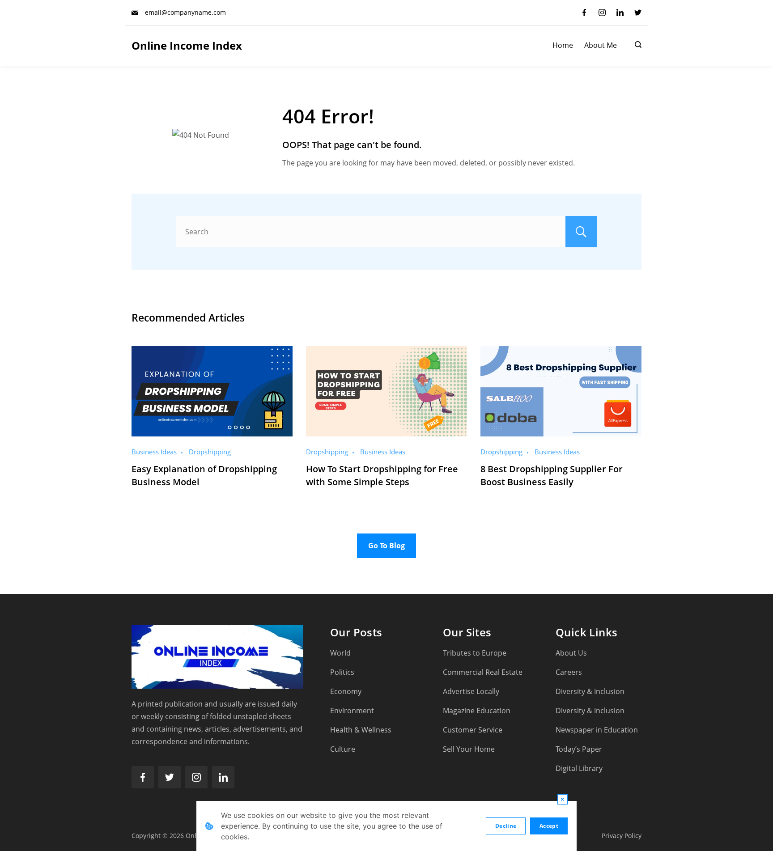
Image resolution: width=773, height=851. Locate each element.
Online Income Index (187, 45)
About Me (600, 45)
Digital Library (579, 768)
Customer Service (472, 730)
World (340, 653)
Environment (352, 711)
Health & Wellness (360, 730)
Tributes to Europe (474, 653)
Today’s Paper (579, 749)
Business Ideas (154, 451)
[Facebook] (584, 12)
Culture (342, 749)
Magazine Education (476, 711)
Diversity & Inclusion (590, 691)
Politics (342, 672)
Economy (345, 691)
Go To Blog (386, 545)
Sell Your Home (469, 749)
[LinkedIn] (620, 12)
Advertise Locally (471, 691)
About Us (571, 653)
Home (562, 45)
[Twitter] (637, 12)
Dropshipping (210, 451)
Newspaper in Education (597, 730)
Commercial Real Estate (482, 672)
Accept (548, 826)
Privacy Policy (621, 835)
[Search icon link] (635, 46)
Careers (569, 672)
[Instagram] (602, 12)
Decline (505, 826)
